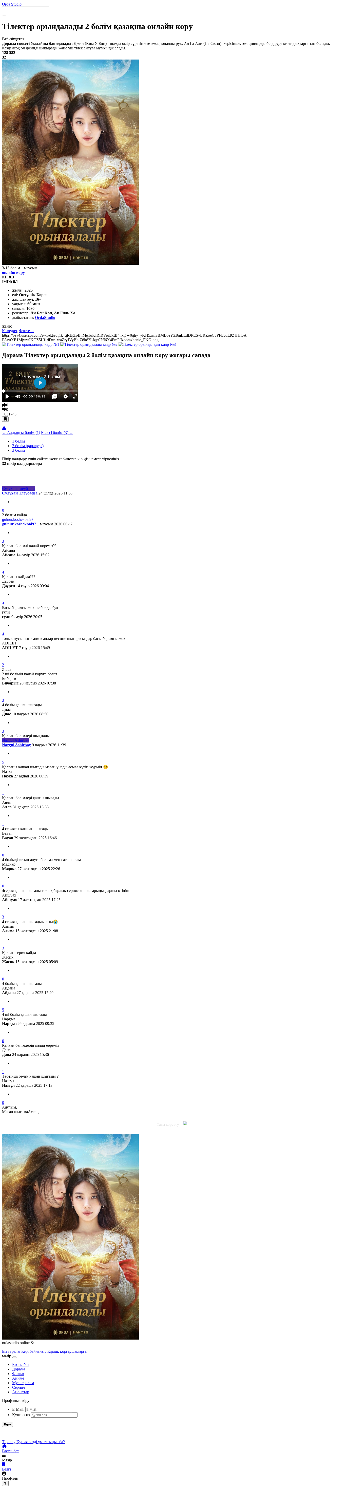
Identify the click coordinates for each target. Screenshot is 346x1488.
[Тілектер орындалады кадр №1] (31, 344)
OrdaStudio (45, 317)
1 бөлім (18, 441)
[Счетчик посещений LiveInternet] (91, 1351)
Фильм (18, 1373)
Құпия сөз (21, 1415)
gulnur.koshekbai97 (19, 524)
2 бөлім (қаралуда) (28, 446)
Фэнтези (26, 331)
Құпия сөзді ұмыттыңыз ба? (40, 1442)
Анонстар (20, 1392)
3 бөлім (18, 450)
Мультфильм (23, 1383)
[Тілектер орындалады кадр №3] (147, 344)
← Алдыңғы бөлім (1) (21, 432)
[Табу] (4, 15)
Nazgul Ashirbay (16, 745)
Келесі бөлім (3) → (57, 432)
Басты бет (20, 1364)
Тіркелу (8, 1442)
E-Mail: (18, 1409)
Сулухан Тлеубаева (19, 493)
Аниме (18, 1378)
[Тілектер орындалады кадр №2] (89, 344)
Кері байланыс (33, 1351)
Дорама (18, 1369)
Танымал (28, 472)
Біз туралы (11, 1351)
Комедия (9, 331)
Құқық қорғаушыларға (67, 1351)
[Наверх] (5, 1483)
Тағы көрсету (168, 1124)
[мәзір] (14, 1357)
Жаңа (7, 472)
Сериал (18, 1387)
